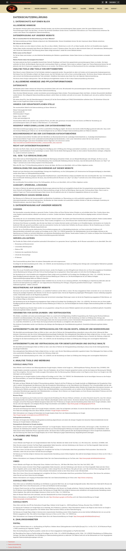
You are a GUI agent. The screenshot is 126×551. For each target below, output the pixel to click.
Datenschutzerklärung (14, 544)
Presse (99, 8)
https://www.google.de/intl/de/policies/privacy (92, 458)
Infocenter (64, 8)
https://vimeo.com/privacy (85, 477)
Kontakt (114, 8)
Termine (91, 8)
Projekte (54, 8)
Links (106, 8)
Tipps (74, 8)
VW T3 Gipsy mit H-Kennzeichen (20, 2)
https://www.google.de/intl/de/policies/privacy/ (87, 516)
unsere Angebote (41, 8)
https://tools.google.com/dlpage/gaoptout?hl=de (81, 403)
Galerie (83, 8)
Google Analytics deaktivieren (59, 410)
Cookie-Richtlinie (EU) (14, 547)
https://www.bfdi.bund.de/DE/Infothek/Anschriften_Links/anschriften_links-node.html (37, 142)
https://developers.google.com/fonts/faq (60, 497)
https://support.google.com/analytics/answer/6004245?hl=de (30, 415)
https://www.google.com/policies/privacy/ (25, 499)
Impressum (11, 541)
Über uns (27, 8)
